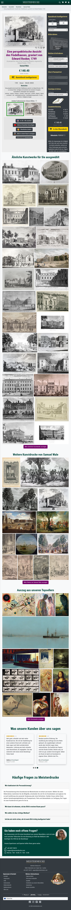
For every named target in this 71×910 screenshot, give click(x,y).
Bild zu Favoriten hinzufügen (25, 125)
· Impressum (6, 878)
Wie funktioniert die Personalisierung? (18, 785)
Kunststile (11, 7)
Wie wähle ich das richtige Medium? (17, 813)
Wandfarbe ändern (25, 129)
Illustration (18, 7)
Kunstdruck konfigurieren (25, 77)
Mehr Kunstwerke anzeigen (35, 719)
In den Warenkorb (59, 129)
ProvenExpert (15, 760)
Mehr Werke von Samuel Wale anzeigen (35, 582)
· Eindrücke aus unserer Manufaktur (35, 883)
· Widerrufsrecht (7, 885)
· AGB (4, 880)
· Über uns (5, 889)
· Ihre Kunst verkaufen (31, 878)
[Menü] (2, 2)
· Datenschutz (6, 883)
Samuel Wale (26, 7)
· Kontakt (5, 876)
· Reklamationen (7, 887)
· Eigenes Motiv (29, 876)
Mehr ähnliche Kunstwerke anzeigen (35, 447)
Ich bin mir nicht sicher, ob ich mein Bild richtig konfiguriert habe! (27, 819)
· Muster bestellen (30, 887)
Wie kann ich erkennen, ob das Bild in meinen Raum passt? (25, 807)
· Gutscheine (29, 885)
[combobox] (58, 30)
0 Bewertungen (28, 137)
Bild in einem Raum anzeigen (25, 134)
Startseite (4, 7)
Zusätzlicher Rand (52, 27)
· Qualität (28, 880)
